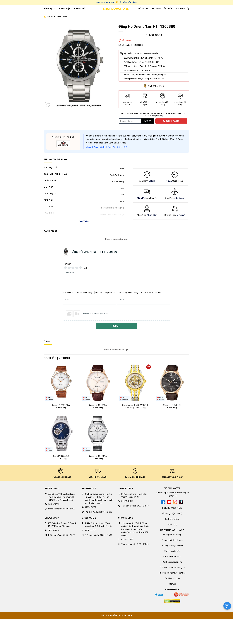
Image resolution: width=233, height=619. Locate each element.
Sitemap (172, 584)
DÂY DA (179, 9)
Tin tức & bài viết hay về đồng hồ (172, 573)
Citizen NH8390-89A (98, 456)
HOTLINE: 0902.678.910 (105, 2)
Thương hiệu (64, 9)
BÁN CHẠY (48, 9)
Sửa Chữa (167, 9)
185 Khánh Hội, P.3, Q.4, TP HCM (137, 70)
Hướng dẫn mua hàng (172, 535)
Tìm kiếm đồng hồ (172, 578)
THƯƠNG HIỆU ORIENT (63, 137)
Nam (76, 9)
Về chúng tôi (167, 513)
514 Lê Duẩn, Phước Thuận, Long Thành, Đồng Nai (145, 74)
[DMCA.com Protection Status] (172, 601)
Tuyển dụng (172, 524)
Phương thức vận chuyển (172, 545)
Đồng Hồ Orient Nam (58, 16)
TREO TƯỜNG (152, 9)
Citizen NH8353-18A (98, 405)
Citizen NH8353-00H (172, 405)
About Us (177, 513)
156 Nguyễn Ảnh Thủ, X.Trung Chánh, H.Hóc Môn (144, 79)
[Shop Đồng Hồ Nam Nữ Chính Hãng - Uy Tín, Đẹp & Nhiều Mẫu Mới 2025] (116, 9)
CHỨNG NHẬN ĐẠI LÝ (156, 86)
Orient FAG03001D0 (60, 456)
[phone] (154, 121)
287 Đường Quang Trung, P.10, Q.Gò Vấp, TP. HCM (144, 66)
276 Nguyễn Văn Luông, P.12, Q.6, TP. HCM (141, 62)
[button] (47, 104)
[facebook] (163, 502)
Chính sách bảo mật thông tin (172, 567)
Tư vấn (148, 121)
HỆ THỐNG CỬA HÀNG (128, 2)
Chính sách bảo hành (172, 556)
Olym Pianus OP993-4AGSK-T (135, 405)
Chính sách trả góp (172, 551)
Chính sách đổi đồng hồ (172, 562)
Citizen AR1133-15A (61, 405)
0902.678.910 (172, 121)
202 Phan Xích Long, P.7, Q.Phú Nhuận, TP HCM (143, 58)
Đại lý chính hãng (172, 519)
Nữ (83, 9)
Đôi (140, 9)
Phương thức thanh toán (172, 540)
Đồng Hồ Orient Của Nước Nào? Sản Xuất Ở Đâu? (107, 147)
